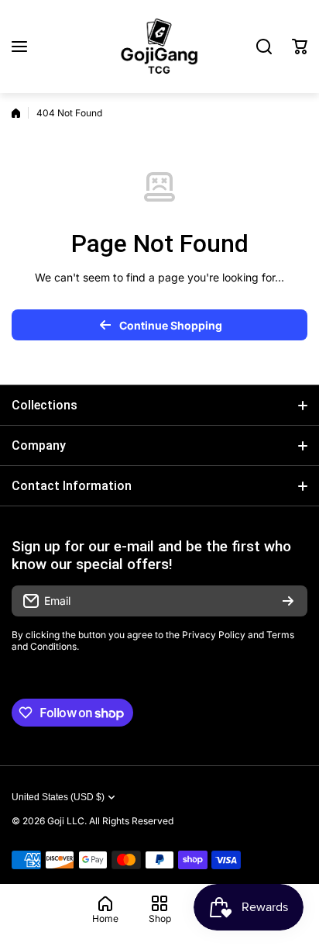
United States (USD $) (58, 797)
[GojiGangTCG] (159, 46)
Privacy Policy (213, 634)
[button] (299, 46)
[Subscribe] (288, 600)
